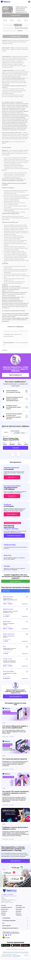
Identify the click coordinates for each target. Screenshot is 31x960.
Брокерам (18, 911)
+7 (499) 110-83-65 (7, 894)
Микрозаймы (7, 621)
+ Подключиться (16, 15)
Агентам (3, 905)
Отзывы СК (4, 911)
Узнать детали (11, 514)
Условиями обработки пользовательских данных (11, 957)
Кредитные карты (8, 609)
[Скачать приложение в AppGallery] (25, 945)
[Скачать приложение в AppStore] (15, 945)
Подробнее (15, 447)
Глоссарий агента (20, 907)
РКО (4, 646)
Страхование (6, 918)
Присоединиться (16, 861)
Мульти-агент (4, 909)
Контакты (18, 913)
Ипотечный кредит (8, 671)
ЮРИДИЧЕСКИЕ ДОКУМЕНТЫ (10, 928)
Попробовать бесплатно (14, 535)
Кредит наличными (8, 634)
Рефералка (19, 915)
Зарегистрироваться (15, 375)
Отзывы (3, 915)
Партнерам (19, 909)
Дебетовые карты (8, 596)
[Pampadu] (5, 2)
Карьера (3, 913)
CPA (3, 923)
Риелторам (19, 905)
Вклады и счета (7, 659)
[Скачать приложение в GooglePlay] (5, 945)
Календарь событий (6, 907)
